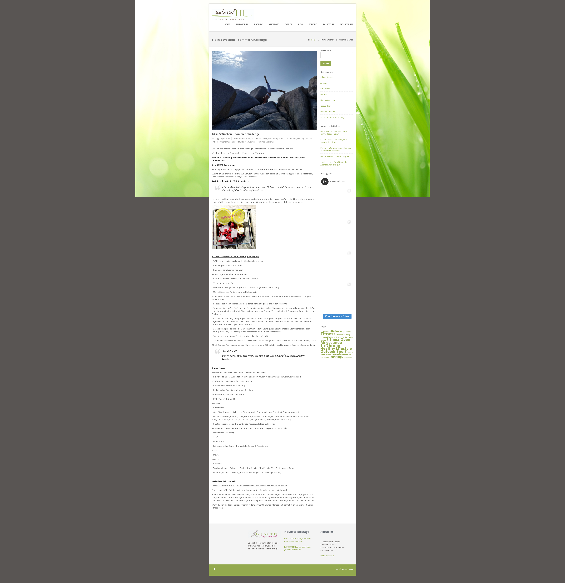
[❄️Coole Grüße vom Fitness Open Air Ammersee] (337, 265)
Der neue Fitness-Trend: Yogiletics (335, 156)
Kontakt (313, 24)
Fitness (282, 138)
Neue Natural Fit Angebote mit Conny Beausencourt (333, 132)
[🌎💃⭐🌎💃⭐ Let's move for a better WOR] (337, 234)
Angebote (274, 24)
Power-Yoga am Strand (335, 354)
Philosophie (242, 24)
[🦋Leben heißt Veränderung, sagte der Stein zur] (337, 203)
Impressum (328, 24)
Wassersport (347, 357)
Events (288, 24)
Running (336, 357)
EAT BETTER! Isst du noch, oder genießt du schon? (333, 141)
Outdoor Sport (333, 351)
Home (313, 39)
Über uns (258, 24)
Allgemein (263, 138)
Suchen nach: (325, 50)
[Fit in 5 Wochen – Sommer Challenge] (264, 90)
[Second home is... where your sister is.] (337, 297)
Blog (300, 24)
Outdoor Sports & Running (332, 117)
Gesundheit (291, 138)
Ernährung (273, 138)
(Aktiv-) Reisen (326, 77)
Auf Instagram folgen (338, 316)
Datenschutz (346, 24)
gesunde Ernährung (331, 344)
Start (227, 24)
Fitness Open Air (327, 100)
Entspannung (345, 332)
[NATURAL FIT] (233, 14)
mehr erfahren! (327, 555)
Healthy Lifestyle (304, 138)
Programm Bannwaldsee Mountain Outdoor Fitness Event (336, 149)
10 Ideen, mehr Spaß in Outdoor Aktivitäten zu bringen (334, 163)
